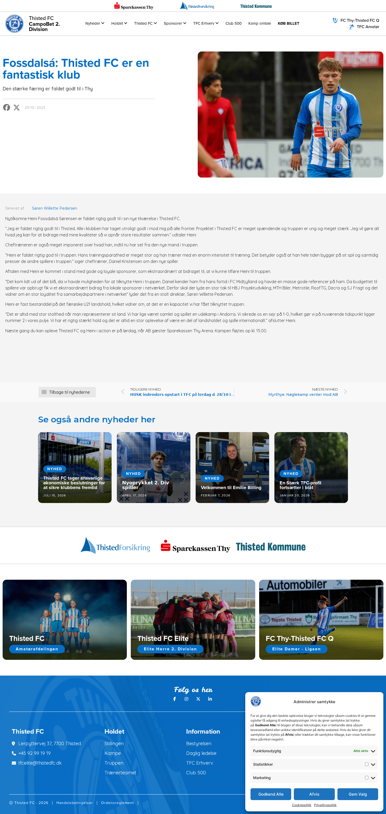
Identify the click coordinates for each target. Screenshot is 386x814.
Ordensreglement (117, 803)
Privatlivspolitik (325, 805)
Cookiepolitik (301, 805)
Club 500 (234, 23)
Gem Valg (358, 794)
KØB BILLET (288, 23)
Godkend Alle (271, 794)
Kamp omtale (259, 23)
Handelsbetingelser (74, 803)
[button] (7, 107)
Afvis (314, 794)
